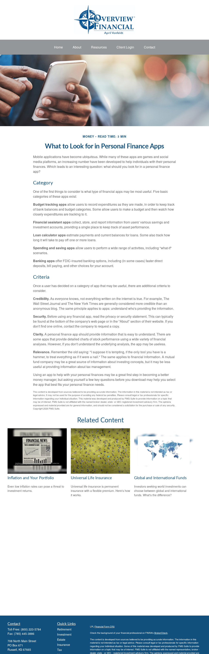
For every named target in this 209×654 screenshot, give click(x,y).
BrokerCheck (161, 632)
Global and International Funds (160, 478)
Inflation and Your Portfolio (31, 478)
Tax (59, 650)
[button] (58, 47)
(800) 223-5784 (31, 629)
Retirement (64, 629)
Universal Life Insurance (91, 478)
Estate (61, 639)
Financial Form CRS (104, 626)
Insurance (63, 645)
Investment (64, 634)
